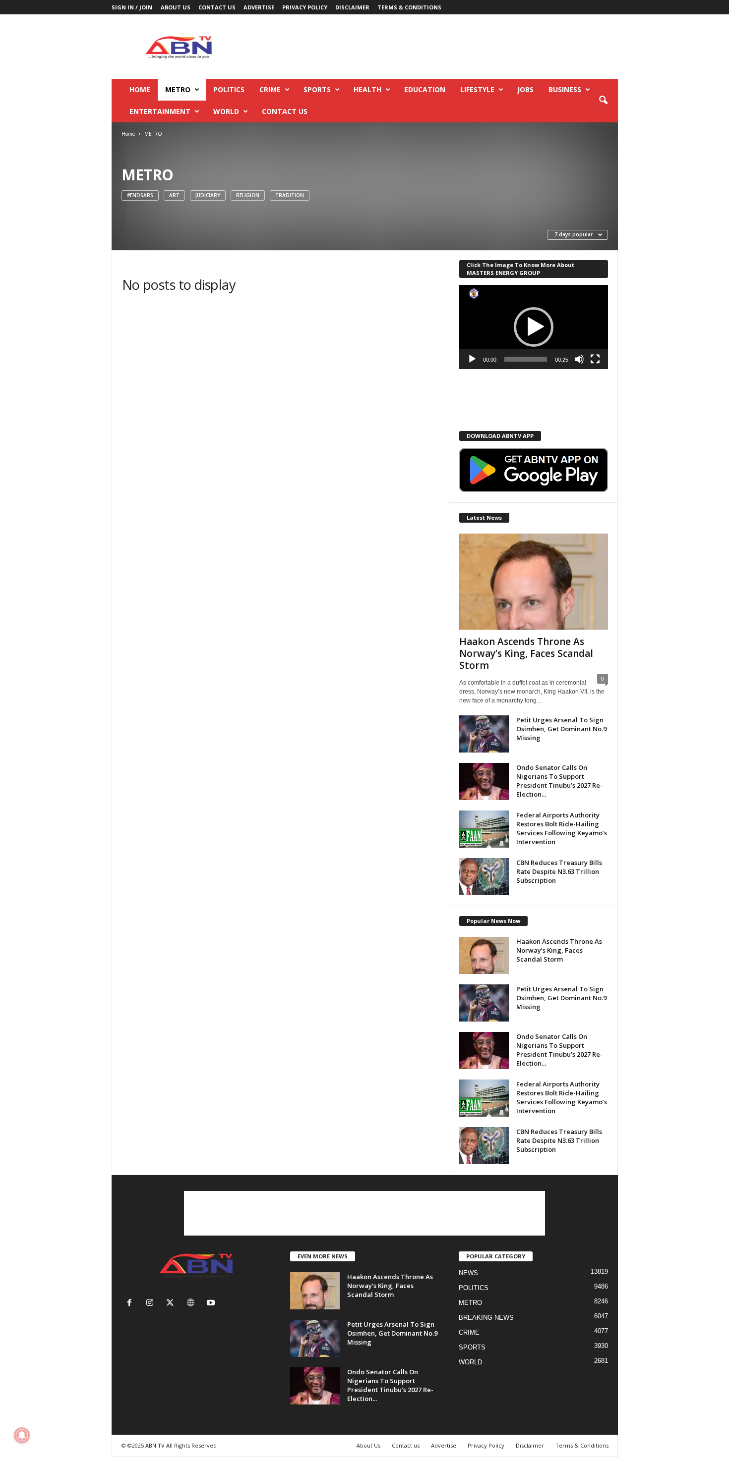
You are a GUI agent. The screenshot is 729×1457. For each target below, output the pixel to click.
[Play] (472, 359)
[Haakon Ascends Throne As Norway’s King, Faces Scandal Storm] (533, 582)
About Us (175, 7)
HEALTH (367, 89)
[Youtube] (212, 1303)
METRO (177, 89)
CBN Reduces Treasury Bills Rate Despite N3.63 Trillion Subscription (559, 871)
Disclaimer (352, 7)
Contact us (217, 7)
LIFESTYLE (477, 89)
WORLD (226, 111)
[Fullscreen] (595, 359)
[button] (603, 100)
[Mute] (579, 359)
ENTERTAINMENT (159, 111)
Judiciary (207, 195)
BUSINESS (564, 89)
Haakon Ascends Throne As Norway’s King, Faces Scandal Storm (526, 653)
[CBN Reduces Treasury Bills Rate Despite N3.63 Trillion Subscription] (484, 876)
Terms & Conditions (409, 7)
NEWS (468, 1273)
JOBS (525, 89)
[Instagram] (152, 1303)
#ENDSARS (140, 195)
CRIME (270, 89)
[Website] (192, 1303)
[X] (172, 1303)
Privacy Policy (304, 7)
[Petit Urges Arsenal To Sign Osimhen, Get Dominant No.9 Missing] (484, 734)
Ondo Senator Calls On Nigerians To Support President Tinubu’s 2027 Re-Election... (559, 781)
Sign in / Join (132, 7)
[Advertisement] (437, 46)
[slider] (525, 359)
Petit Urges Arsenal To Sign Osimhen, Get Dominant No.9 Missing (561, 728)
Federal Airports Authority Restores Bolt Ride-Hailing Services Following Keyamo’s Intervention (561, 828)
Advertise (258, 7)
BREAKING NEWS (486, 1317)
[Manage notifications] (22, 1435)
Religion (247, 195)
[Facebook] (132, 1303)
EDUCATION (424, 89)
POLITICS (228, 89)
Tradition (289, 195)
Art (174, 195)
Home (139, 89)
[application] (533, 327)
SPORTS (317, 89)
